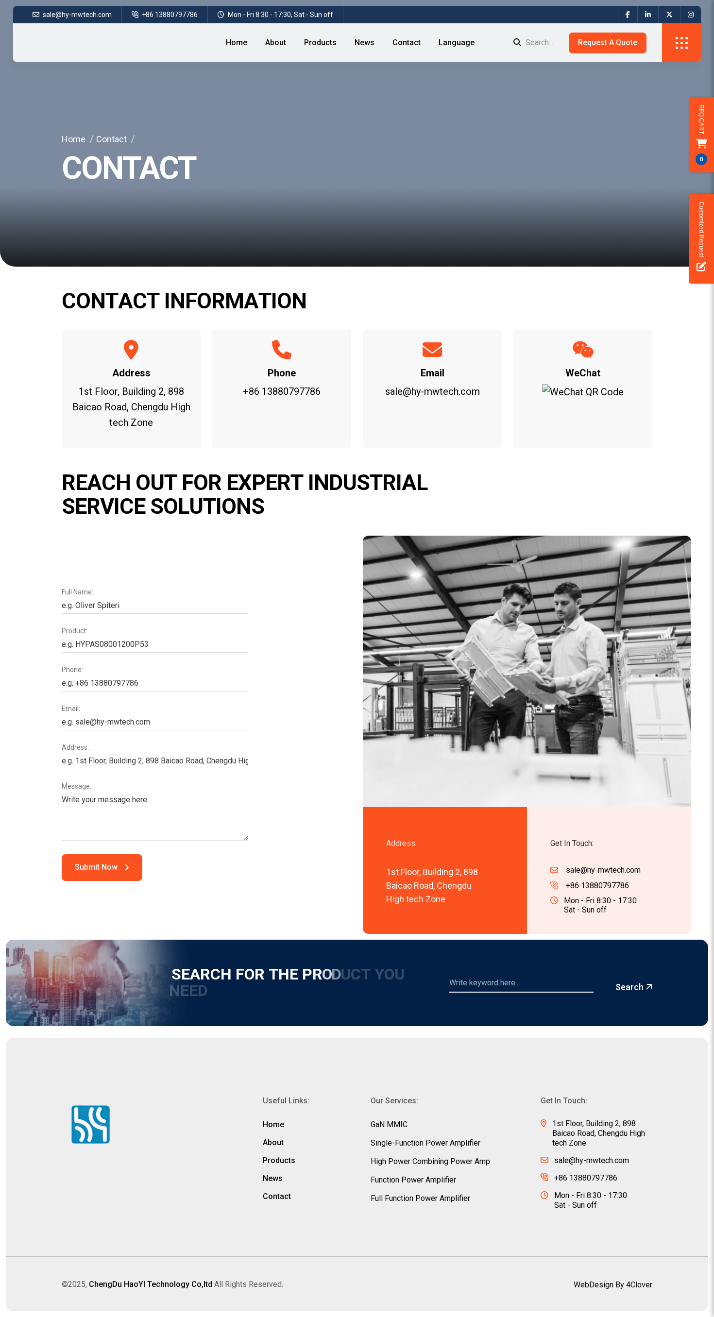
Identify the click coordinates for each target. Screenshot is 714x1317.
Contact (406, 42)
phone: (72, 669)
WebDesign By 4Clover (613, 1285)
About (275, 42)
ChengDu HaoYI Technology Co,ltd (150, 1284)
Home (236, 42)
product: (74, 630)
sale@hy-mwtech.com (76, 14)
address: (75, 747)
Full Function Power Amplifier (420, 1198)
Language (457, 42)
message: (76, 786)
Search (630, 987)
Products (320, 42)
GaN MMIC (389, 1125)
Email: (71, 708)
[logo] (91, 1125)
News (364, 42)
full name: (77, 592)
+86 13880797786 (169, 14)
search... (538, 42)
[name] (627, 14)
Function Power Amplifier (413, 1180)
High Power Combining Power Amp (430, 1161)
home (273, 1125)
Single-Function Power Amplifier (425, 1143)
